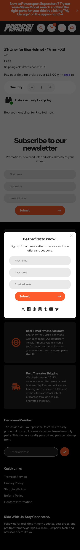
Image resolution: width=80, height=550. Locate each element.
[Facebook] (29, 309)
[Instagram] (40, 309)
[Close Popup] (71, 236)
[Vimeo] (57, 309)
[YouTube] (51, 309)
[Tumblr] (45, 309)
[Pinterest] (34, 309)
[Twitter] (23, 309)
